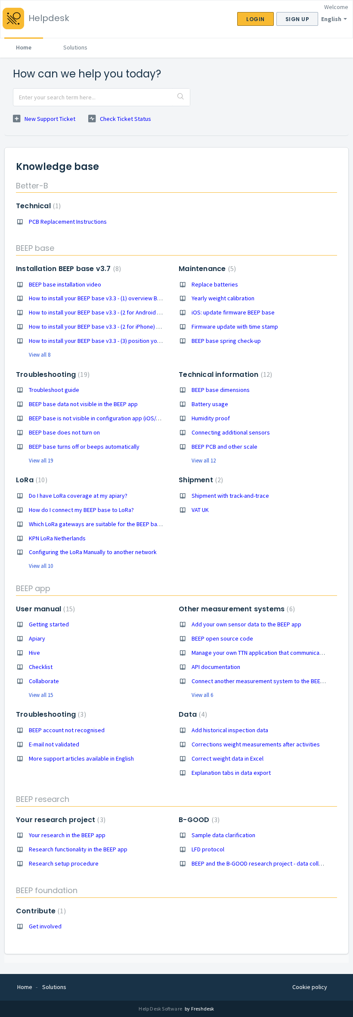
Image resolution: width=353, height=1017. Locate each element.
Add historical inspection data (230, 730)
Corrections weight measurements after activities (256, 744)
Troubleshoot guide (54, 390)
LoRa (30, 480)
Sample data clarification (223, 835)
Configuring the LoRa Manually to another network (93, 552)
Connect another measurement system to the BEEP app (263, 681)
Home (23, 47)
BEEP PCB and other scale (224, 446)
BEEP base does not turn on (64, 432)
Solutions (75, 47)
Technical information (224, 374)
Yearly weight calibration (223, 298)
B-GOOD (198, 820)
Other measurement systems (236, 609)
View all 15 (41, 695)
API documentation (216, 667)
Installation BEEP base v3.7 (67, 269)
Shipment (200, 480)
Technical (37, 206)
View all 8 (39, 354)
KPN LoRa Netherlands (57, 538)
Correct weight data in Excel (227, 758)
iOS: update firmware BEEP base (233, 312)
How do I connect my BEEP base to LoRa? (81, 510)
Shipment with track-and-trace (230, 495)
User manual (44, 609)
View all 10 (41, 566)
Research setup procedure (64, 863)
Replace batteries (215, 284)
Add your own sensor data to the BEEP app (246, 624)
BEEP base (35, 248)
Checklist (41, 667)
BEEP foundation (46, 890)
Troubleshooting (51, 374)
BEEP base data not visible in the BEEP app (83, 404)
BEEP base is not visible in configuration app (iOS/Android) (103, 418)
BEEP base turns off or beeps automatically (84, 446)
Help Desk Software (161, 1008)
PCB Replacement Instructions (68, 221)
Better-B (32, 185)
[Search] (181, 97)
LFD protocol (208, 849)
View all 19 (41, 460)
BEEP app (33, 588)
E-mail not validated (54, 744)
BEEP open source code (222, 638)
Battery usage (210, 404)
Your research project (59, 820)
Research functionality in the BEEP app (78, 849)
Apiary (37, 638)
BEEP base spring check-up (226, 341)
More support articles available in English (81, 758)
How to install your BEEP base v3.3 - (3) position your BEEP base (110, 341)
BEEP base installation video (65, 284)
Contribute (40, 911)
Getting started (49, 624)
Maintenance (206, 269)
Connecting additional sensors (231, 432)
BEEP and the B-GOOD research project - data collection (263, 863)
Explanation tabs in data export (231, 773)
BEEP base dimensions (221, 390)
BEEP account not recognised (67, 730)
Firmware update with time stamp (235, 326)
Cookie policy (309, 987)
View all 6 (202, 695)
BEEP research (42, 799)
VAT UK (200, 510)
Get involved (45, 926)
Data (191, 714)
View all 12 (204, 460)
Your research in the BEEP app (67, 835)
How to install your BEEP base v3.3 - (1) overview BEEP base (105, 298)
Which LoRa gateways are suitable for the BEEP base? (97, 524)
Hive (34, 652)
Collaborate (44, 681)
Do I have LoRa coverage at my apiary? (78, 495)
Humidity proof (211, 418)
